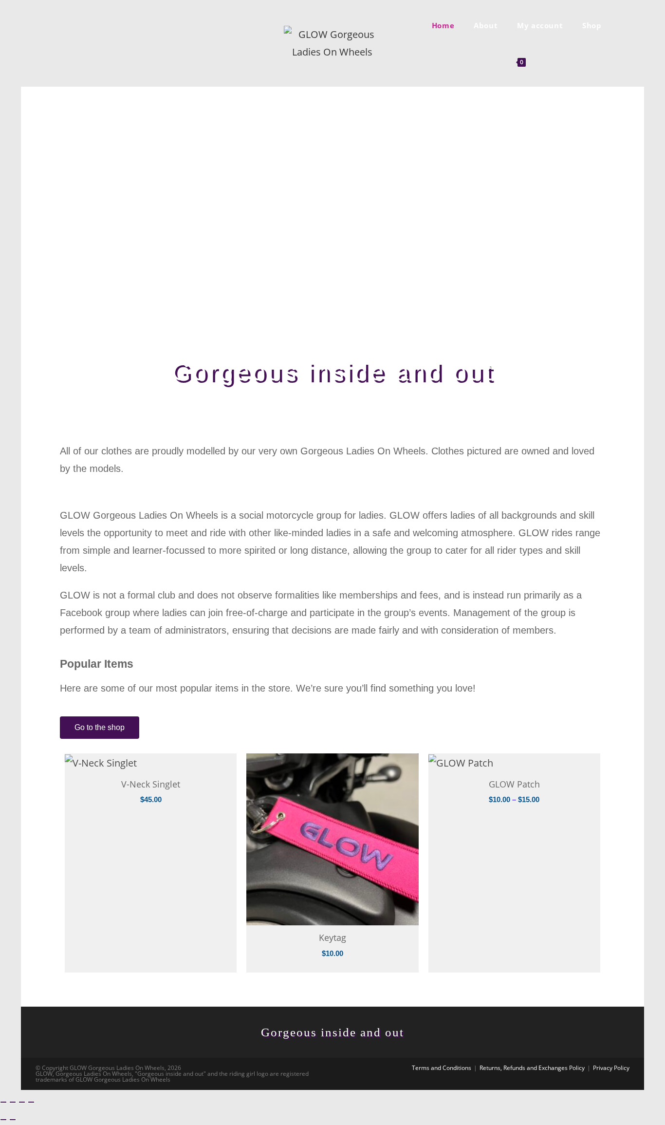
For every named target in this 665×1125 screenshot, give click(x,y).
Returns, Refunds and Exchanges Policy (532, 1068)
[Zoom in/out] (3, 1102)
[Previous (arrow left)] (3, 1120)
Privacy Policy (611, 1068)
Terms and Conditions (441, 1068)
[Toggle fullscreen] (12, 1102)
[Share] (21, 1102)
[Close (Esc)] (31, 1102)
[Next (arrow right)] (12, 1120)
